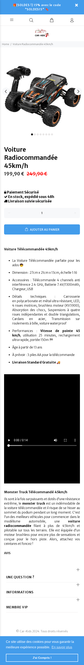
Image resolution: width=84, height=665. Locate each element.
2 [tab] (35, 134)
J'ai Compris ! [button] (42, 657)
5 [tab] (43, 134)
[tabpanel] (42, 89)
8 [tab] (52, 134)
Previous (6, 91)
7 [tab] (49, 134)
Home (5, 44)
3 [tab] (38, 134)
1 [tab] (32, 134)
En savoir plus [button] (62, 647)
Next (78, 91)
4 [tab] (41, 134)
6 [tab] (46, 134)
